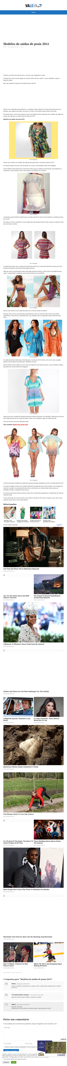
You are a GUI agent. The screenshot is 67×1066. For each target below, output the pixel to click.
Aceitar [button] (13, 1062)
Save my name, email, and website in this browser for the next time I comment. (29, 1047)
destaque (8, 972)
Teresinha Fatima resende (20, 995)
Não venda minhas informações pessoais (15, 1059)
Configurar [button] (6, 1062)
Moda (4, 47)
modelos (13, 972)
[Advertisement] (33, 30)
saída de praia (18, 972)
